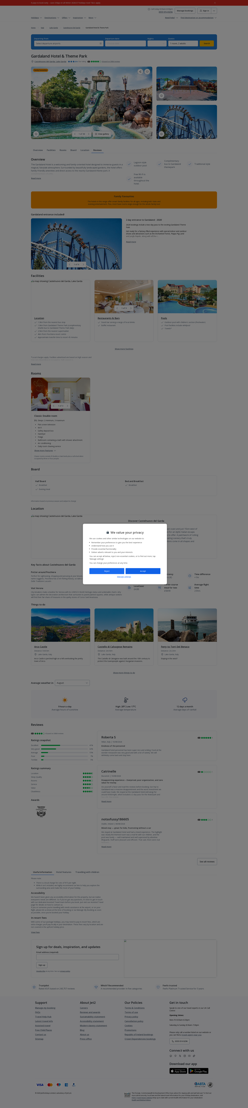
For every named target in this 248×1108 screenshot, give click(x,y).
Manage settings (124, 576)
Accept (143, 571)
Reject (107, 571)
